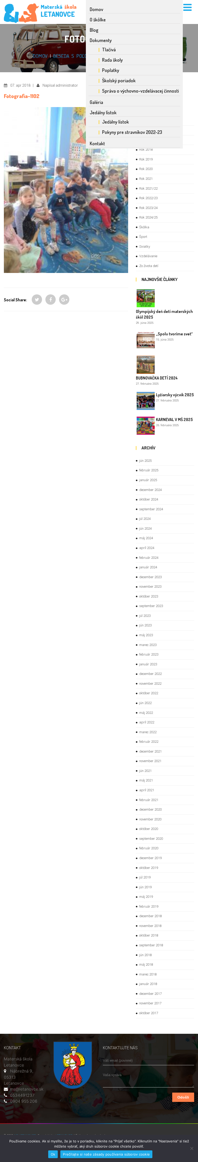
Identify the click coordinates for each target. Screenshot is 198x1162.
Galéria (96, 102)
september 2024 (151, 509)
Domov (96, 9)
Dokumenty (101, 40)
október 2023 (148, 596)
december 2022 (150, 674)
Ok (53, 1154)
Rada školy (112, 60)
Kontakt (97, 143)
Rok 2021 (146, 179)
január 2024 (148, 567)
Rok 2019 (146, 159)
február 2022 (148, 742)
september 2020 (151, 839)
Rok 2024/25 (148, 217)
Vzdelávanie (148, 256)
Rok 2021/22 (148, 188)
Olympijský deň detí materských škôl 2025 (164, 314)
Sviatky (144, 246)
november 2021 (150, 761)
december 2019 (150, 858)
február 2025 (148, 470)
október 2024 (148, 499)
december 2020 (150, 809)
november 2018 (150, 926)
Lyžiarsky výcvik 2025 (175, 394)
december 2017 (150, 994)
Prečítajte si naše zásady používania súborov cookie (106, 1154)
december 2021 (150, 751)
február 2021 (148, 800)
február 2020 (148, 848)
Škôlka (144, 227)
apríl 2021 (146, 790)
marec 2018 (147, 974)
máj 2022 (146, 713)
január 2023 (148, 664)
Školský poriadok (119, 80)
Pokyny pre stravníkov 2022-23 (132, 132)
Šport (143, 237)
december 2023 (150, 577)
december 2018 (150, 916)
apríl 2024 (146, 548)
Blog (94, 30)
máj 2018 (146, 964)
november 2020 (150, 819)
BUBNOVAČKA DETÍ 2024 (157, 378)
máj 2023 (146, 635)
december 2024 (150, 490)
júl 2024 (145, 519)
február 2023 (148, 654)
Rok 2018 (146, 149)
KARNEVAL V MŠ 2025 (174, 419)
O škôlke (98, 19)
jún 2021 (145, 771)
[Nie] (191, 1148)
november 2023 (150, 586)
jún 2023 (145, 625)
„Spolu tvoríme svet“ (174, 333)
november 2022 (150, 683)
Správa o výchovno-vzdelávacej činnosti (140, 91)
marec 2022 (147, 732)
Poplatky (110, 70)
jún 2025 (145, 461)
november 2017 (150, 1003)
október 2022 (148, 693)
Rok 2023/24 (148, 208)
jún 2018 (145, 955)
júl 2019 (145, 877)
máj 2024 (146, 538)
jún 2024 (145, 528)
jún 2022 (145, 703)
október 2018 (148, 935)
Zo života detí (148, 266)
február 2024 (148, 558)
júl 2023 (145, 616)
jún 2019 (145, 887)
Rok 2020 (146, 169)
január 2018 (148, 984)
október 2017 (148, 1013)
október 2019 (148, 868)
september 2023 (151, 606)
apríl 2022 (146, 722)
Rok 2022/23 (148, 198)
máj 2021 (146, 780)
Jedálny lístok (103, 112)
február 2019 (148, 906)
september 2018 (151, 945)
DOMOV (40, 56)
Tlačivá (109, 49)
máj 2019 (146, 897)
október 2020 (148, 829)
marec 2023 (147, 645)
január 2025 (148, 480)
